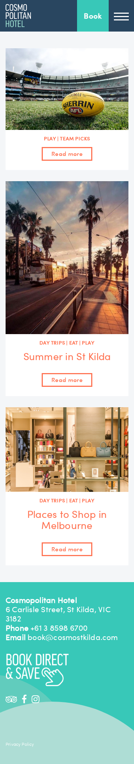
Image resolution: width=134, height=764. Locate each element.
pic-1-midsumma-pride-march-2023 (18, 15)
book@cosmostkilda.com (73, 637)
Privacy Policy (20, 744)
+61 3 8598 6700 (59, 628)
